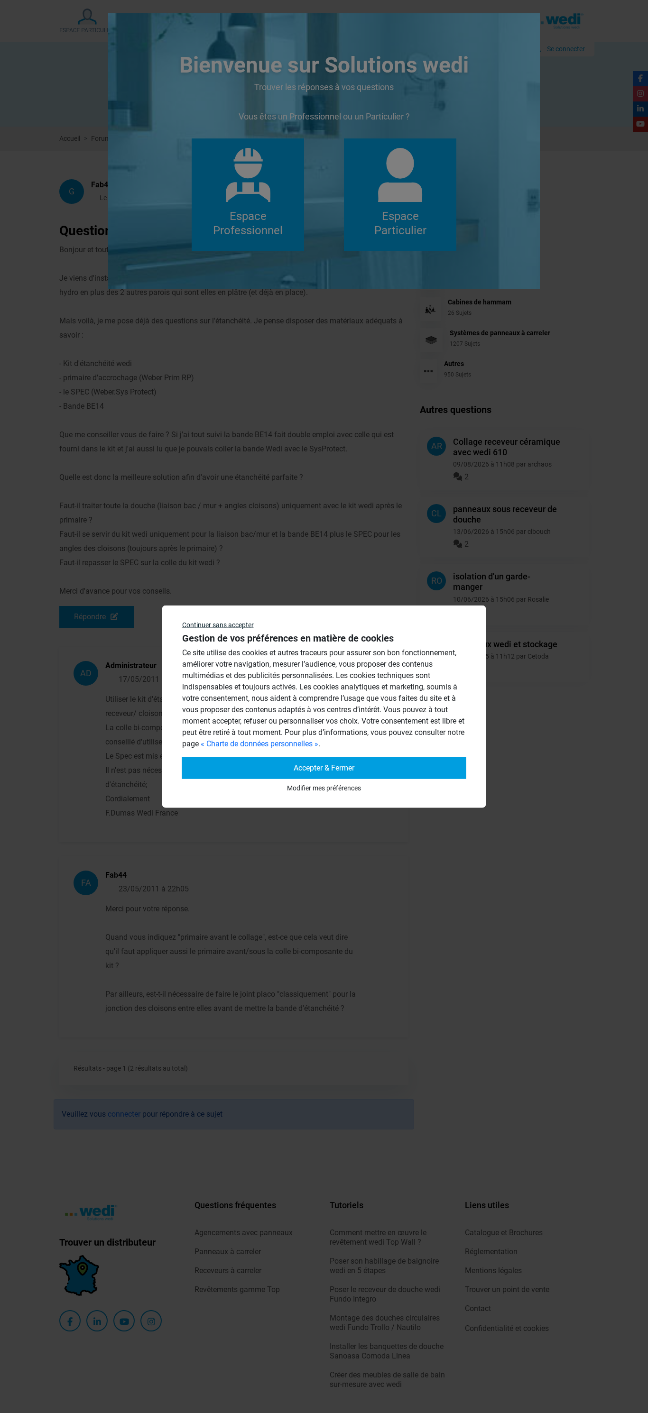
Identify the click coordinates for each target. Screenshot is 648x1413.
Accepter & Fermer (324, 767)
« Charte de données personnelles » (259, 743)
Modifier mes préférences (324, 788)
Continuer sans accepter (218, 625)
